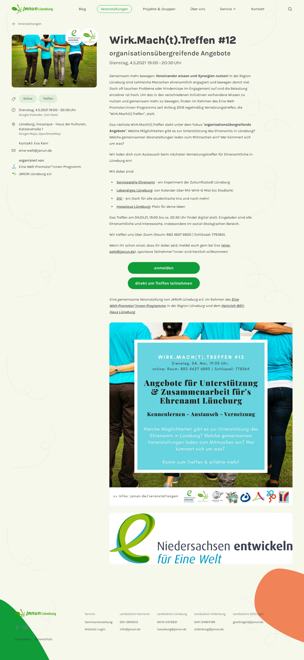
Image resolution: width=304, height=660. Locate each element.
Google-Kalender (31, 115)
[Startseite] (32, 9)
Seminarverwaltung (99, 622)
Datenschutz (43, 639)
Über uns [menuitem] (197, 9)
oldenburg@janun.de (209, 629)
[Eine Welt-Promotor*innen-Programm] (74, 36)
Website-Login (95, 629)
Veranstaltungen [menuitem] (114, 9)
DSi (119, 198)
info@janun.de (130, 629)
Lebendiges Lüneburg (134, 190)
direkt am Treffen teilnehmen (163, 283)
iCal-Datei (51, 115)
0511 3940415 (129, 622)
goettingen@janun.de (248, 622)
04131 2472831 (167, 622)
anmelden (163, 267)
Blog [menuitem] (82, 9)
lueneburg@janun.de (171, 629)
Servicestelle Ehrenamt (136, 182)
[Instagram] (25, 627)
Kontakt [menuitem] (257, 9)
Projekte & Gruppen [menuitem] (159, 9)
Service (226, 9)
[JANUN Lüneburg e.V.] (90, 36)
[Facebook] (17, 627)
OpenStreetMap (50, 134)
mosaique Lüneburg (133, 206)
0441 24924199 (204, 622)
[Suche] (290, 9)
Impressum (23, 639)
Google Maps (28, 134)
